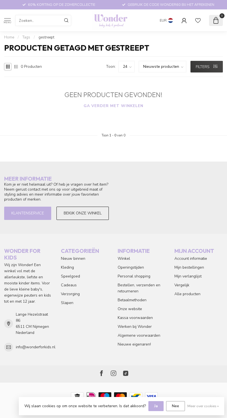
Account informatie (190, 258)
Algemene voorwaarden (139, 335)
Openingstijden (131, 267)
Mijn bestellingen (189, 267)
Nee (175, 406)
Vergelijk (181, 285)
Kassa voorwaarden (135, 317)
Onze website (130, 308)
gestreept (46, 37)
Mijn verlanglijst (188, 276)
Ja (156, 406)
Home (9, 37)
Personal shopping (134, 276)
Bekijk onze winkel (83, 213)
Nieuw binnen (73, 258)
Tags (26, 37)
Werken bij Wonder (135, 326)
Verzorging (70, 294)
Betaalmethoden (132, 300)
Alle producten (187, 294)
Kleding (67, 267)
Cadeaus (69, 285)
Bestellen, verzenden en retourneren (139, 288)
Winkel (124, 258)
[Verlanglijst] (198, 20)
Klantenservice (27, 213)
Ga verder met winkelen (113, 105)
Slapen (67, 302)
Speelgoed (70, 276)
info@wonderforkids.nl (35, 347)
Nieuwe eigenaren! (134, 344)
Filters (203, 66)
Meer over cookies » (203, 406)
